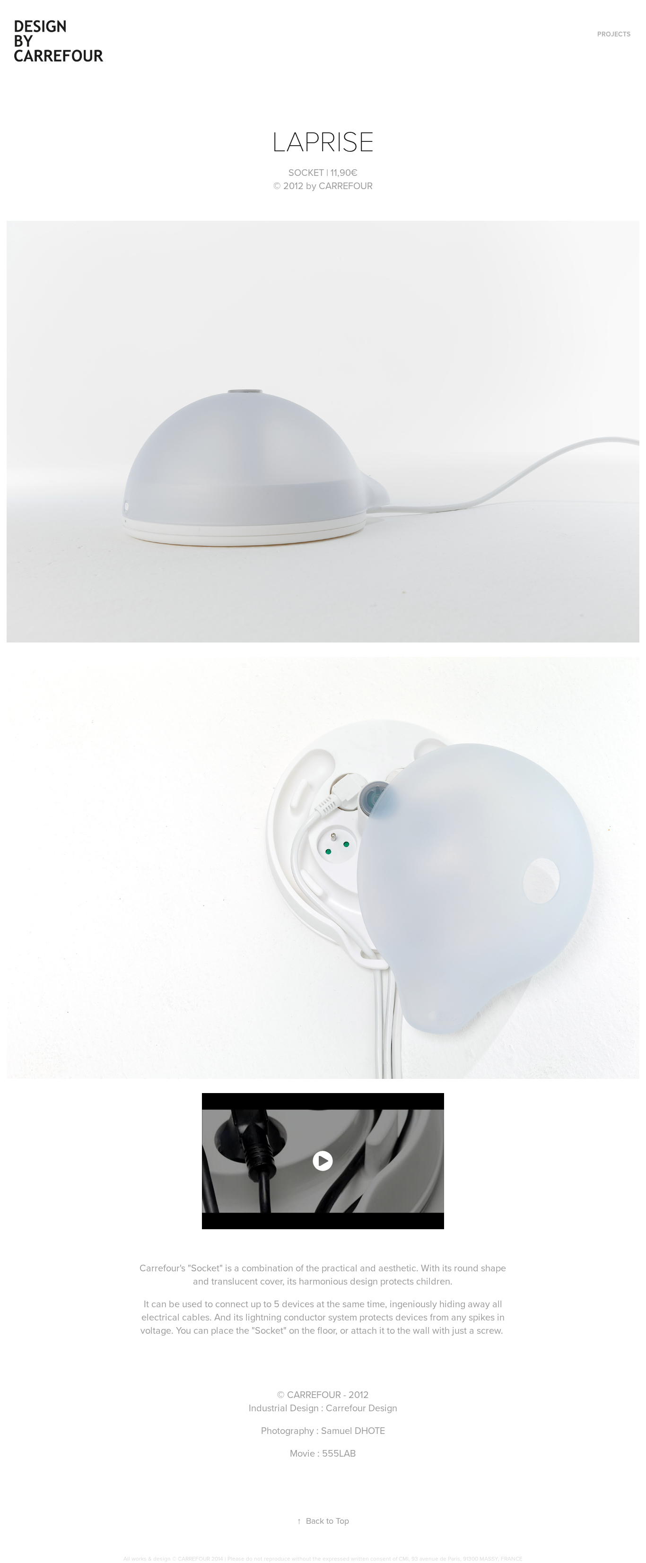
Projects (613, 34)
